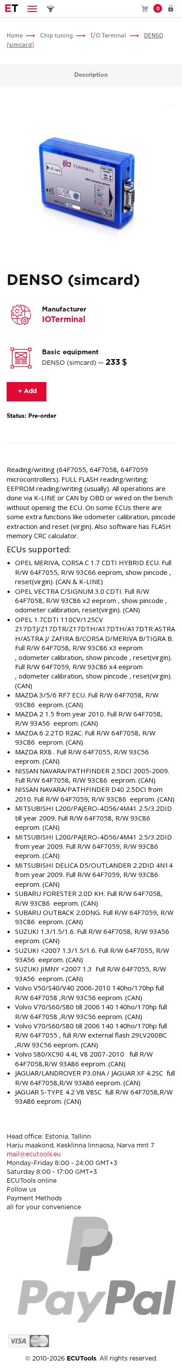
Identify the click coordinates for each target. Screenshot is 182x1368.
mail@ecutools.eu (34, 1154)
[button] (32, 8)
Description (91, 75)
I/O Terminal (108, 35)
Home (15, 35)
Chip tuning (56, 35)
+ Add (26, 391)
